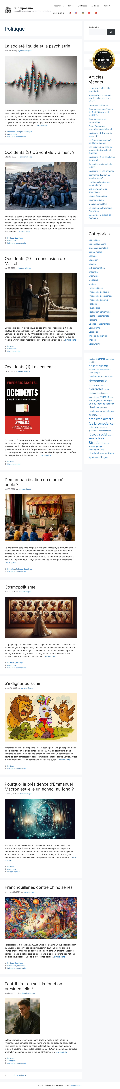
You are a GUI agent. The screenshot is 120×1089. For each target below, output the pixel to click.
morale (104, 396)
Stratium (96, 443)
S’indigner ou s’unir (22, 683)
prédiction (94, 427)
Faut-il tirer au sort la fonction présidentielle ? (33, 986)
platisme (103, 407)
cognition (92, 362)
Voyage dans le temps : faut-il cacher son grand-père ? (100, 98)
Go (111, 32)
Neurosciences (96, 288)
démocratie (11, 240)
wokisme (109, 453)
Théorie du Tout (96, 450)
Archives (95, 6)
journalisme (94, 397)
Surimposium (23, 8)
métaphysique (95, 400)
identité (107, 390)
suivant (21, 1075)
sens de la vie (96, 438)
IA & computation (97, 268)
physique (94, 407)
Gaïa (102, 385)
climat (112, 359)
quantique (93, 431)
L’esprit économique (98, 196)
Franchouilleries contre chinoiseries (39, 887)
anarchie (100, 358)
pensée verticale (106, 403)
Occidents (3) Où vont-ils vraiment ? (39, 152)
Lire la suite (41, 125)
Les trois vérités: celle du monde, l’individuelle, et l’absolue (100, 150)
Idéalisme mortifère (98, 204)
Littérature (94, 276)
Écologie (93, 256)
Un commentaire (13, 351)
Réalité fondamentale (99, 316)
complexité (94, 369)
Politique (19, 132)
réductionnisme (105, 431)
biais (107, 359)
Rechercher (94, 27)
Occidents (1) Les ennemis (30, 366)
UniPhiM (94, 453)
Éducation (11, 569)
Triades (92, 340)
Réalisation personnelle (100, 312)
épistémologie (98, 457)
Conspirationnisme (97, 244)
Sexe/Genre (94, 328)
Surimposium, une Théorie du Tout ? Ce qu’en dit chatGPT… (101, 112)
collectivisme (98, 366)
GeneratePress (76, 1085)
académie (92, 359)
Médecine (11, 132)
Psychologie (94, 308)
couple (97, 372)
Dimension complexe (98, 248)
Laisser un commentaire (16, 137)
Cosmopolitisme (20, 587)
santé (109, 435)
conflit (91, 373)
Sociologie (28, 132)
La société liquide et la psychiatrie (37, 45)
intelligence (103, 393)
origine (92, 403)
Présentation (58, 6)
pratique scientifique (101, 411)
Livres (70, 6)
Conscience (94, 240)
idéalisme (92, 393)
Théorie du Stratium (98, 336)
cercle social (12, 134)
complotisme (105, 370)
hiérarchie (21, 966)
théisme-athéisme (96, 447)
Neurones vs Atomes (98, 105)
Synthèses (82, 6)
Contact (106, 6)
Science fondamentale (99, 324)
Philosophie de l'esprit (99, 292)
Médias (92, 284)
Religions (93, 320)
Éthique (92, 264)
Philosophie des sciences (100, 296)
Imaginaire (93, 272)
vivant (102, 453)
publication (103, 428)
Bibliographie (58, 13)
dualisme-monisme (100, 376)
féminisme (94, 385)
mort (111, 397)
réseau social (98, 434)
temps (106, 443)
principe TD (95, 415)
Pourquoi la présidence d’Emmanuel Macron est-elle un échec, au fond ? (39, 786)
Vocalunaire (94, 344)
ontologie (107, 400)
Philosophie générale (98, 300)
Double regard (95, 252)
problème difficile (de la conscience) (102, 421)
